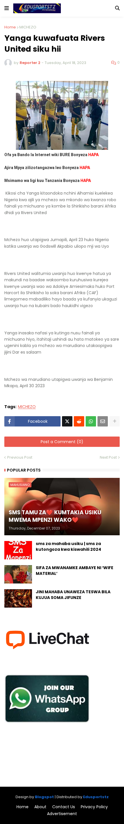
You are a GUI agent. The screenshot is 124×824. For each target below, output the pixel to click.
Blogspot (44, 797)
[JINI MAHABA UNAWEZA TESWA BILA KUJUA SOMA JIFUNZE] (18, 598)
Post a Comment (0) (62, 442)
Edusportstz (96, 797)
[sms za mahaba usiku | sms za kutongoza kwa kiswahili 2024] (18, 550)
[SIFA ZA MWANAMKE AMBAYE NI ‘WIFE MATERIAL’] (18, 574)
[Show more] (114, 421)
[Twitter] (67, 421)
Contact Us (63, 807)
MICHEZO (27, 27)
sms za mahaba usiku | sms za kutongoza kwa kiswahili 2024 (68, 546)
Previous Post (19, 457)
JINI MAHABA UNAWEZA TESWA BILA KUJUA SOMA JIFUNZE (73, 594)
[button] (6, 8)
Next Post (108, 457)
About (40, 807)
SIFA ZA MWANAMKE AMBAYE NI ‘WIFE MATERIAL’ (74, 570)
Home (10, 27)
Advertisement (62, 814)
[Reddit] (79, 421)
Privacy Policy (94, 807)
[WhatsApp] (91, 421)
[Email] (102, 421)
